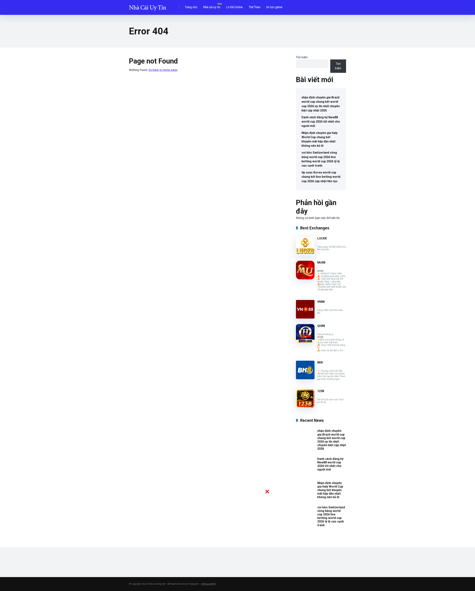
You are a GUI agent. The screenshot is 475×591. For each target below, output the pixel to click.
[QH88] (305, 341)
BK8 (320, 362)
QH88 (321, 326)
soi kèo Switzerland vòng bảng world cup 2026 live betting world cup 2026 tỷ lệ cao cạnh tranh (321, 159)
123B (320, 391)
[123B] (305, 407)
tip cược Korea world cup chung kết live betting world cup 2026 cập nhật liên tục (321, 177)
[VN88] (305, 317)
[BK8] (305, 378)
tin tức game (274, 7)
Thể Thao (254, 7)
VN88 (321, 301)
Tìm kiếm (302, 57)
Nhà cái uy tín (211, 7)
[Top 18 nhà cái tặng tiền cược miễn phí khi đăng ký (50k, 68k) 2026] (147, 6)
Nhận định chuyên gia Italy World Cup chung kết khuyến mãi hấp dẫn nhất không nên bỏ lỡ (320, 139)
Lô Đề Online (234, 7)
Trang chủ (191, 7)
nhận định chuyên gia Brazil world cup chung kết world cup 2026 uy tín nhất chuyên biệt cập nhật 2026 (321, 104)
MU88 (321, 262)
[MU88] (305, 278)
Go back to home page (162, 70)
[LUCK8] (305, 254)
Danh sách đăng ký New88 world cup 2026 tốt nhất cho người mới (321, 122)
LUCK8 (322, 238)
